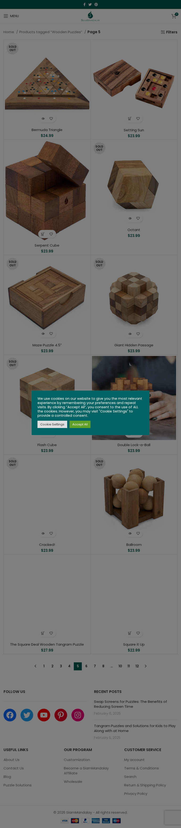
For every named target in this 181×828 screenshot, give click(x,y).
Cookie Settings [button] (52, 424)
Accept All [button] (80, 424)
